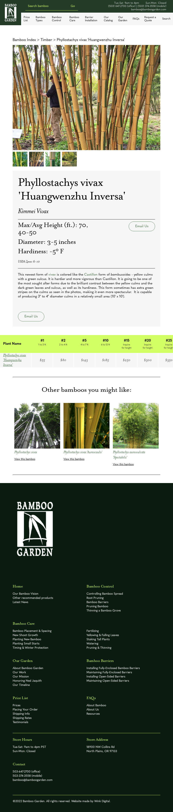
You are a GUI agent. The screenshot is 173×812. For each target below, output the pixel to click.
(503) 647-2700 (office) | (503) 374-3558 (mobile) (137, 6)
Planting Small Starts (26, 643)
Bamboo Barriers (97, 602)
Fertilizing (92, 631)
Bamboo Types (40, 19)
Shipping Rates (22, 718)
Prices (16, 705)
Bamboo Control (57, 19)
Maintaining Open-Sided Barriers (107, 681)
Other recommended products (33, 598)
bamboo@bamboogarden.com (148, 9)
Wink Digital (102, 801)
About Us (92, 709)
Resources (93, 714)
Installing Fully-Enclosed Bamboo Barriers (113, 668)
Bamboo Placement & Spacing (32, 631)
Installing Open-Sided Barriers (105, 676)
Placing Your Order (25, 709)
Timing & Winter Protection (30, 648)
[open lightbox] (86, 97)
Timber (46, 40)
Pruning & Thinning (98, 648)
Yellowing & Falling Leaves (102, 635)
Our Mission (21, 676)
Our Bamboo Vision (25, 593)
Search (166, 18)
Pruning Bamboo (97, 606)
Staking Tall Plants (98, 639)
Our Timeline (21, 685)
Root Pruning (95, 598)
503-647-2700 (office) (26, 771)
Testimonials (20, 722)
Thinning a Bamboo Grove (103, 610)
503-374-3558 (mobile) (27, 776)
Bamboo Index (24, 40)
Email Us (142, 226)
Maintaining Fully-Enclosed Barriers (109, 672)
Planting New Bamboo (27, 639)
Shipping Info (21, 714)
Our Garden (122, 19)
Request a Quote (150, 19)
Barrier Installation (91, 19)
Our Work (19, 672)
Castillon (90, 274)
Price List (27, 19)
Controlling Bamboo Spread (104, 593)
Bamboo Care (74, 19)
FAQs (136, 18)
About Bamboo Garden (28, 668)
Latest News (20, 602)
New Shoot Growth (25, 635)
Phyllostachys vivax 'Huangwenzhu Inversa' (91, 40)
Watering (92, 643)
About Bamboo (96, 705)
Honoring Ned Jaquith (27, 681)
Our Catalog (108, 19)
